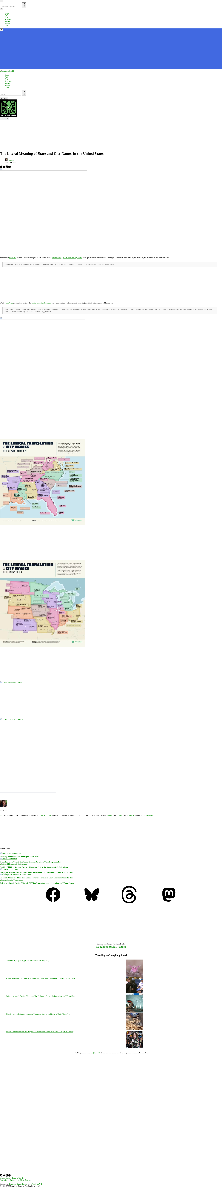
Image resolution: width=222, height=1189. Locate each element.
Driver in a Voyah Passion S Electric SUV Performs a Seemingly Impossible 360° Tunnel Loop (37, 883)
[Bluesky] (4, 167)
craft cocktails (148, 815)
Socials (7, 83)
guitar (121, 815)
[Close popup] (1, 29)
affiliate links (96, 1053)
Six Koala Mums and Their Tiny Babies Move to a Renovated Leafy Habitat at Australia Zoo (36, 878)
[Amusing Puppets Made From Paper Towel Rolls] (10, 853)
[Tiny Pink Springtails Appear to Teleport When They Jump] (134, 976)
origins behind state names (41, 303)
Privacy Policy (5, 1178)
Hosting (7, 79)
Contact (7, 87)
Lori (1, 815)
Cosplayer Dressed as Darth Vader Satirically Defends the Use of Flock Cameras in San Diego (36, 872)
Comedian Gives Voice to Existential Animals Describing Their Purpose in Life (30, 862)
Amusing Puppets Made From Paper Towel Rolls (19, 857)
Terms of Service (18, 1178)
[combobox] (10, 94)
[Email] (9, 167)
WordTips (12, 258)
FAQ (6, 77)
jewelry (109, 815)
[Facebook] (1, 167)
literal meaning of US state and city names (67, 258)
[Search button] (24, 93)
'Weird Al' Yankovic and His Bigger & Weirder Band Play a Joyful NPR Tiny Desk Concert (39, 1032)
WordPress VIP (36, 1184)
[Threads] (7, 167)
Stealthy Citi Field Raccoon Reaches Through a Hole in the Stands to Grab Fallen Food (34, 867)
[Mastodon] (169, 903)
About (7, 75)
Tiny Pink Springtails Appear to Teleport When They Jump (27, 960)
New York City (45, 815)
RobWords (9, 303)
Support (7, 85)
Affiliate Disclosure (25, 1180)
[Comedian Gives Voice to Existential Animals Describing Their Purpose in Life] (8, 859)
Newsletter (8, 81)
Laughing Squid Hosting (111, 946)
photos (131, 815)
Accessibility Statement (8, 1180)
